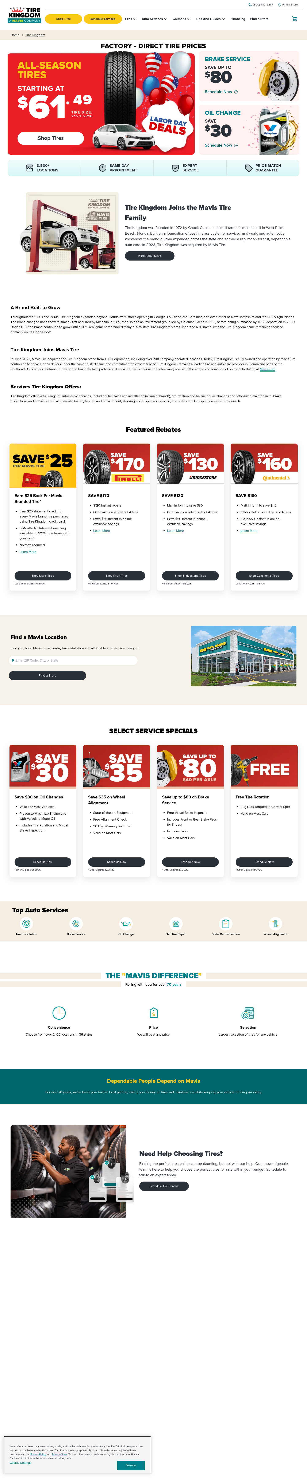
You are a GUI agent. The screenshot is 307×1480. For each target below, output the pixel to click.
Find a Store (47, 676)
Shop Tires (63, 19)
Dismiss (131, 1465)
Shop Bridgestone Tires (190, 576)
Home (15, 35)
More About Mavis (150, 256)
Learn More (28, 552)
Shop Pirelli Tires (117, 576)
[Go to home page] (24, 15)
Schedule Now (218, 91)
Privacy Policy (38, 1454)
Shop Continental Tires (264, 576)
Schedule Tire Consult (164, 1186)
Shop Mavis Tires (43, 576)
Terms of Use (59, 1454)
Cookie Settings (20, 1463)
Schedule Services (103, 19)
